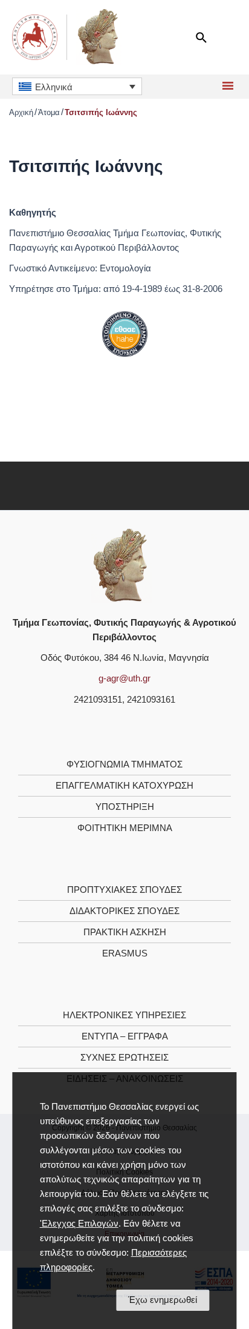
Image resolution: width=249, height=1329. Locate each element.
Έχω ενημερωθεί (162, 1300)
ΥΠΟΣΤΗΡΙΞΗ (124, 807)
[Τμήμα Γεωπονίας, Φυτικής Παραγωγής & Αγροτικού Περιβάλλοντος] (121, 565)
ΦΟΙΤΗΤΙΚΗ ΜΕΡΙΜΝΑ (124, 828)
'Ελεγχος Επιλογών (79, 1223)
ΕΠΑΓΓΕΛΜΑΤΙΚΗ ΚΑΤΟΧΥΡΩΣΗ (124, 785)
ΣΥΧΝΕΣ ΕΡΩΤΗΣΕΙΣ (124, 1057)
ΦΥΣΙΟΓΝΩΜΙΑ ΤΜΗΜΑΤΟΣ (124, 764)
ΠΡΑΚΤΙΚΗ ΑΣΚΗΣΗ (124, 932)
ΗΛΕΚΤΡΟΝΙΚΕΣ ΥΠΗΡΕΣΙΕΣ (124, 1015)
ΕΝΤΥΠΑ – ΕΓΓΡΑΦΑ (125, 1036)
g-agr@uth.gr (124, 678)
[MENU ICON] (226, 87)
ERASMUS (124, 953)
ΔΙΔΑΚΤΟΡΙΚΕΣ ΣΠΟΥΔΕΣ (124, 911)
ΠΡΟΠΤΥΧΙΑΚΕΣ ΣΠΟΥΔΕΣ (124, 890)
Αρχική (21, 112)
